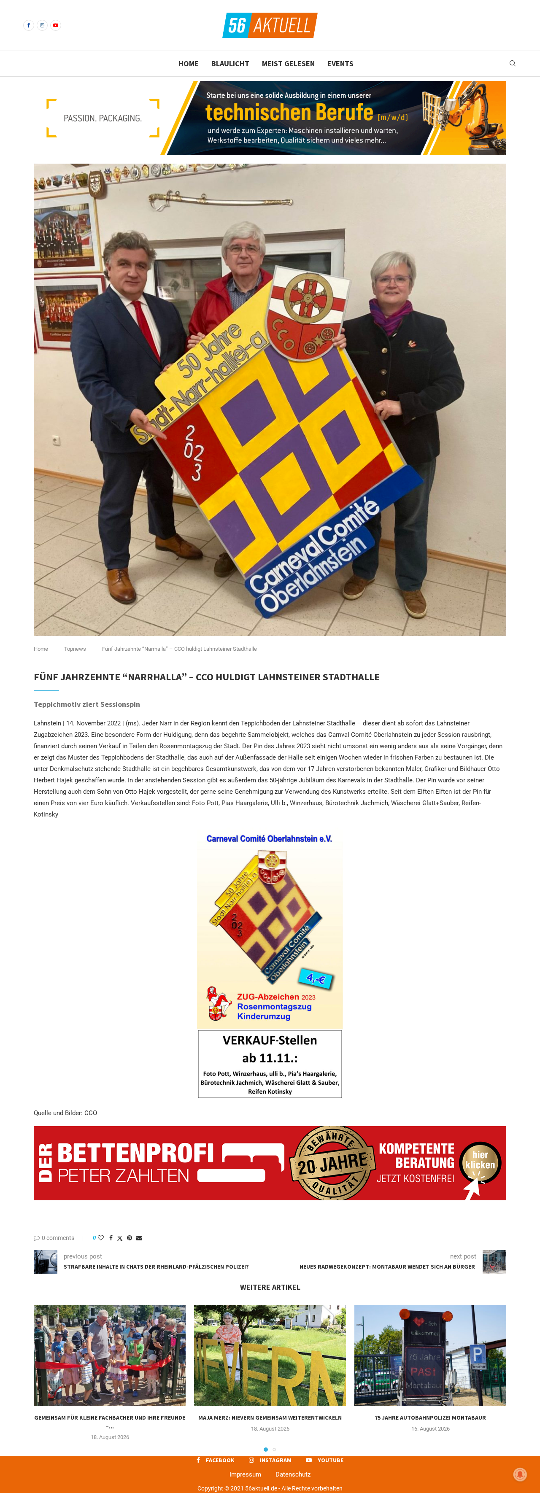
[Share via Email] (139, 1237)
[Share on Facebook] (111, 1237)
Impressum (245, 1474)
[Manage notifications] (520, 1474)
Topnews (75, 649)
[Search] (512, 63)
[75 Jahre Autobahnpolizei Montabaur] (430, 1355)
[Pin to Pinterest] (129, 1237)
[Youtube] (55, 25)
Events (340, 63)
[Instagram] (42, 25)
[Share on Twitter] (120, 1238)
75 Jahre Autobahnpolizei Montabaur (430, 1417)
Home (188, 63)
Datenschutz (292, 1474)
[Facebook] (28, 25)
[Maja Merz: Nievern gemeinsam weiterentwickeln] (270, 1355)
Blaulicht (230, 63)
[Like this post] (101, 1237)
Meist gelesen (288, 63)
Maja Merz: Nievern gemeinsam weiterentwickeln (270, 1417)
